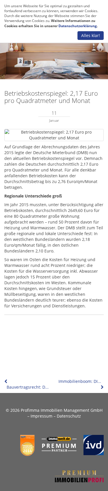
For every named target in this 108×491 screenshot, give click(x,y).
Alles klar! (90, 35)
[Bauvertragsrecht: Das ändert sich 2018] (6, 381)
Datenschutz (69, 416)
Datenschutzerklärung (77, 25)
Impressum (41, 416)
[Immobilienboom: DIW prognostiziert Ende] (102, 387)
